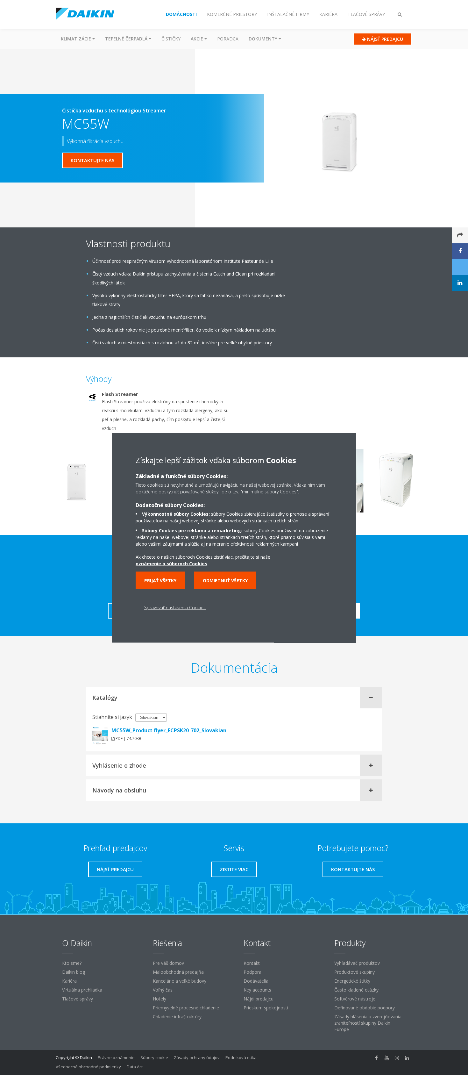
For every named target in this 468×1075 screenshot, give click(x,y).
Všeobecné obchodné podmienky (88, 1067)
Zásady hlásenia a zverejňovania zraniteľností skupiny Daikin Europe (367, 1023)
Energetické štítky (352, 981)
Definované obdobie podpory (364, 1008)
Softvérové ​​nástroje (354, 999)
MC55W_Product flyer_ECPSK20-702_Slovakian (168, 730)
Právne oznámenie (116, 1057)
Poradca (227, 39)
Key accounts (257, 990)
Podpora (252, 972)
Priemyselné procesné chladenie (186, 1008)
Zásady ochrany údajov (197, 1057)
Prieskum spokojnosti (266, 1008)
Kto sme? (72, 963)
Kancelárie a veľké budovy (179, 981)
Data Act (135, 1067)
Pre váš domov (168, 963)
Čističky (171, 39)
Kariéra (69, 981)
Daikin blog (73, 972)
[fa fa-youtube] (387, 1058)
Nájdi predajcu (258, 999)
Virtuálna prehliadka (82, 990)
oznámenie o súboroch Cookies (171, 563)
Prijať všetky (160, 580)
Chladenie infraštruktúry (177, 1017)
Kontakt (252, 963)
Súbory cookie (154, 1057)
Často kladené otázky (356, 990)
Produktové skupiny (354, 972)
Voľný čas (163, 990)
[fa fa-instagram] (397, 1058)
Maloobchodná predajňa (178, 972)
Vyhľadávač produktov (357, 963)
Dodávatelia (256, 981)
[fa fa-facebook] (377, 1058)
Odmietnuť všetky (225, 580)
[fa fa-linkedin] (407, 1058)
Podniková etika (241, 1057)
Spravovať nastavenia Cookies (175, 607)
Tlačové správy (77, 999)
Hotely (159, 999)
